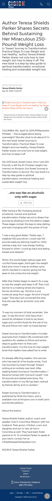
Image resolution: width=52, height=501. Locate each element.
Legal (11, 493)
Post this (28, 202)
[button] (26, 105)
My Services (25, 477)
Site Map (20, 493)
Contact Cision (26, 468)
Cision (30, 497)
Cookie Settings (37, 493)
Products (25, 471)
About (25, 474)
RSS (27, 493)
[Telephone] (41, 4)
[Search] (48, 4)
